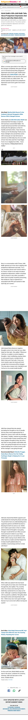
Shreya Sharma (5, 28)
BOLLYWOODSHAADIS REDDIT (7, 35)
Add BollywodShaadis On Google (11, 7)
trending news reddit (14, 710)
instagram (6, 709)
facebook (17, 707)
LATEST (3, 4)
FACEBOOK (16, 33)
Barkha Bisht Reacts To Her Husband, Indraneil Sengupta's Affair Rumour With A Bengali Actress (12, 114)
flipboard (11, 707)
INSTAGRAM (22, 33)
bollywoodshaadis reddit (17, 709)
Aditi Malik (10, 679)
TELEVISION (23, 4)
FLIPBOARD (10, 33)
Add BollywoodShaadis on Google (13, 61)
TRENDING (8, 4)
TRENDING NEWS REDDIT (20, 35)
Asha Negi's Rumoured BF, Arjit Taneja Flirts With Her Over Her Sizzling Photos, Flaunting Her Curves (14, 632)
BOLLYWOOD (16, 4)
